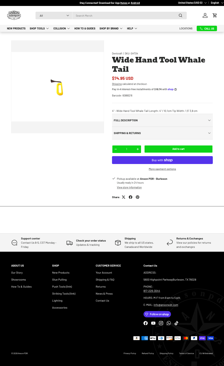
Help (130, 28)
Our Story (17, 272)
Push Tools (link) (62, 286)
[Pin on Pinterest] (137, 197)
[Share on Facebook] (130, 197)
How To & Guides (84, 28)
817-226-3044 (152, 290)
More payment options (162, 168)
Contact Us (102, 300)
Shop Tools (37, 28)
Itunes (124, 2)
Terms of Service (186, 353)
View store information (129, 187)
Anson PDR (23, 353)
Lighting (57, 300)
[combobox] (111, 15)
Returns (101, 286)
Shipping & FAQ (105, 279)
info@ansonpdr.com (166, 304)
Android (135, 2)
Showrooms (18, 279)
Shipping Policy (166, 353)
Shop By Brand (109, 28)
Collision (59, 28)
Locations (185, 28)
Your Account (104, 272)
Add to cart (178, 148)
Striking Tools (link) (63, 293)
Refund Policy (148, 353)
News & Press (104, 293)
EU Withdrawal (206, 353)
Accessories (59, 307)
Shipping (117, 83)
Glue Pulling (59, 279)
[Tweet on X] (123, 197)
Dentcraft (117, 53)
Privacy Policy (130, 353)
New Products (16, 28)
